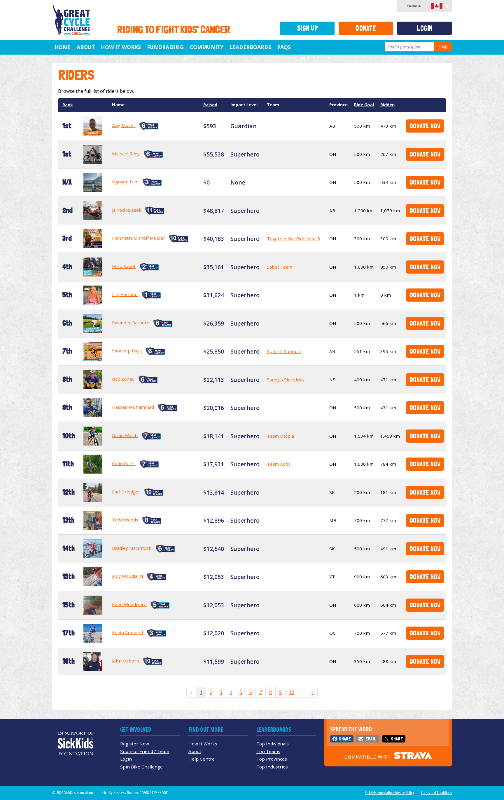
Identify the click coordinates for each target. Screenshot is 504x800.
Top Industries (272, 767)
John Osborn (125, 661)
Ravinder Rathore (130, 323)
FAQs (284, 47)
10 (291, 692)
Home (63, 47)
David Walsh (125, 435)
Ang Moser (123, 125)
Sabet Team (279, 267)
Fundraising (165, 47)
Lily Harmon (125, 294)
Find (443, 47)
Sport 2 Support (284, 351)
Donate (366, 28)
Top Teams (268, 751)
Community (206, 47)
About (86, 47)
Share (345, 739)
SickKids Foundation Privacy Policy (389, 792)
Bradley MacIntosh (132, 548)
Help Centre (201, 759)
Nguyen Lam (125, 182)
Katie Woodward (129, 604)
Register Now (134, 744)
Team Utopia (280, 436)
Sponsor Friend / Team (144, 751)
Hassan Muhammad (133, 407)
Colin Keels (124, 463)
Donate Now (425, 126)
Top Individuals (272, 744)
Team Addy (278, 464)
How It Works (121, 47)
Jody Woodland (127, 576)
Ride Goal (364, 104)
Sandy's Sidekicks (285, 379)
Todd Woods (125, 520)
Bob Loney (123, 379)
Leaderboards (250, 47)
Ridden (387, 104)
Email (370, 739)
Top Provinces (271, 759)
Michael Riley (126, 153)
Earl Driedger (126, 492)
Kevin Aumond (127, 632)
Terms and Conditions (436, 792)
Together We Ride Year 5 (293, 238)
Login (425, 28)
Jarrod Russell (126, 210)
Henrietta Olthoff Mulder (138, 238)
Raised (210, 104)
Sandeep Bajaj (127, 351)
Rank (67, 104)
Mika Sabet (124, 266)
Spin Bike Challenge (141, 767)
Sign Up (307, 28)
